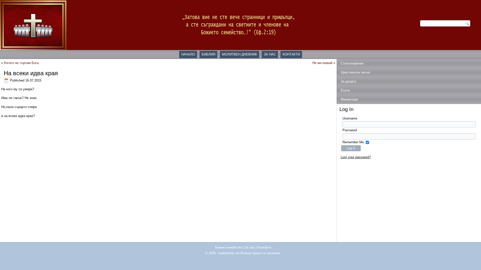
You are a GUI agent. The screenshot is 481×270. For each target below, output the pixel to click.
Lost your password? (356, 157)
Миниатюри (349, 99)
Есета (345, 90)
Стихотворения (352, 63)
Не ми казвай (322, 63)
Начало (188, 54)
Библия (208, 54)
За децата (348, 81)
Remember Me (353, 142)
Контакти (291, 54)
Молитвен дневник (239, 54)
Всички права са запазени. (261, 253)
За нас (270, 54)
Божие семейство (228, 247)
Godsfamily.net (228, 253)
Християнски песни (355, 72)
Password (349, 130)
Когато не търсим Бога (21, 63)
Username (349, 118)
